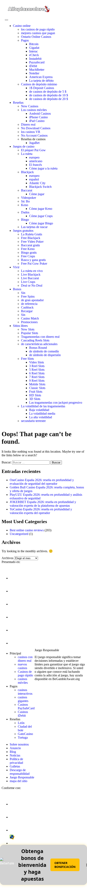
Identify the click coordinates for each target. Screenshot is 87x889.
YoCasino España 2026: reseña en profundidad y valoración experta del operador (41, 511)
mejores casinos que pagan (38, 33)
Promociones (29, 322)
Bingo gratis (29, 252)
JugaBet (34, 143)
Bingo (25, 219)
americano (35, 161)
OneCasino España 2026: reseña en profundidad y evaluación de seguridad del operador (42, 481)
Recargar (27, 311)
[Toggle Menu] (6, 20)
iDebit (33, 66)
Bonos (17, 289)
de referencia (29, 303)
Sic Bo (25, 201)
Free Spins (28, 296)
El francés (35, 164)
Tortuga (23, 737)
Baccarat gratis (30, 245)
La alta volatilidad (40, 417)
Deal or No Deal (31, 285)
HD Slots (35, 395)
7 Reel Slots (37, 377)
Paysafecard (37, 62)
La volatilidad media (42, 413)
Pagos (25, 40)
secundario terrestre (33, 421)
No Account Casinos (34, 135)
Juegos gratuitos (23, 230)
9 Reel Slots (37, 380)
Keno (24, 205)
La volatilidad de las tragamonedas (43, 406)
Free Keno (28, 249)
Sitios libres (20, 325)
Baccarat (26, 190)
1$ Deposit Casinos (41, 88)
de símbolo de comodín (44, 351)
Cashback (27, 307)
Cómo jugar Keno (40, 208)
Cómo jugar (36, 194)
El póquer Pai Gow (33, 150)
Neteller (34, 73)
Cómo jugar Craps (41, 216)
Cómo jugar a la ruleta (43, 168)
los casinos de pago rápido (38, 29)
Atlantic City (37, 183)
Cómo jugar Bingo (41, 223)
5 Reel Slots (37, 369)
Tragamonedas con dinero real (40, 336)
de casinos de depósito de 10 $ (48, 95)
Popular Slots (29, 333)
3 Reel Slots (37, 366)
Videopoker (28, 197)
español (34, 179)
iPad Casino (37, 121)
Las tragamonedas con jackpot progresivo (55, 402)
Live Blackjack (30, 274)
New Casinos (29, 106)
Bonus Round (38, 347)
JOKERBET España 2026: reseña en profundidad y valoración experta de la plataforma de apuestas (43, 503)
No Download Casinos (35, 128)
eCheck (34, 55)
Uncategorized (19, 534)
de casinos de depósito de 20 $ (48, 99)
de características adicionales (39, 344)
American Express (41, 77)
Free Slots (27, 358)
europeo (34, 157)
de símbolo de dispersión (45, 355)
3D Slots (34, 399)
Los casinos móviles (34, 110)
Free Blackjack (30, 238)
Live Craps (28, 282)
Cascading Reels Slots (35, 340)
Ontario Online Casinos (36, 36)
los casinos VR (30, 132)
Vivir (16, 267)
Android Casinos (40, 113)
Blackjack (27, 172)
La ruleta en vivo (32, 271)
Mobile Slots (37, 384)
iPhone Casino (38, 117)
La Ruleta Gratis (31, 234)
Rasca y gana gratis (33, 260)
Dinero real (28, 124)
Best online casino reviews (27, 530)
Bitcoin (33, 44)
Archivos (7, 558)
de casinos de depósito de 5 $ (47, 91)
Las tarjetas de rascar (34, 227)
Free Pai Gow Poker (34, 263)
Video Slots (36, 362)
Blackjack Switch (40, 186)
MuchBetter (36, 69)
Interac (33, 51)
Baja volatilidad (39, 410)
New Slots (27, 329)
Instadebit (35, 58)
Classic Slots (37, 388)
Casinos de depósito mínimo (39, 84)
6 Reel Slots (37, 373)
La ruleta (26, 153)
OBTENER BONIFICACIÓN (64, 865)
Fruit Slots (35, 391)
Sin (23, 293)
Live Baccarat (30, 278)
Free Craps (28, 256)
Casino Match (30, 318)
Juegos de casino (23, 146)
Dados (25, 212)
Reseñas (18, 102)
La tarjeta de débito (41, 80)
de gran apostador (32, 300)
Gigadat (34, 47)
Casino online (22, 25)
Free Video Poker (32, 241)
